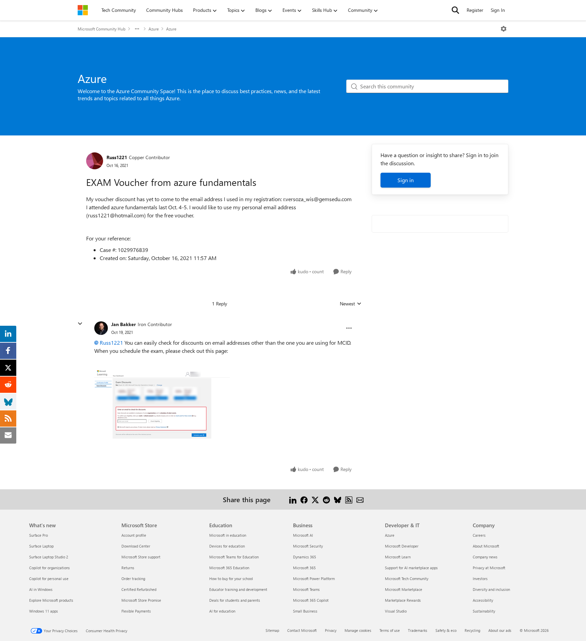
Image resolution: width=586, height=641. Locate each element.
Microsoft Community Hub (101, 28)
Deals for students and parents (234, 600)
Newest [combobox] (351, 303)
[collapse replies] (80, 324)
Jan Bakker (123, 324)
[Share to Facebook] (304, 499)
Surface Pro (38, 535)
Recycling (472, 630)
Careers (479, 535)
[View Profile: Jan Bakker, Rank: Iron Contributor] (101, 328)
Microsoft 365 (304, 567)
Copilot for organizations (49, 567)
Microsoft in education (227, 535)
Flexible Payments (136, 611)
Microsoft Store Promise (141, 600)
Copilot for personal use (49, 578)
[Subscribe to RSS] (348, 499)
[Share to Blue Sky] (337, 499)
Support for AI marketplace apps (411, 567)
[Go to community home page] (83, 10)
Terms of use (389, 630)
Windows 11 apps (43, 611)
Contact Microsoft (302, 630)
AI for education (222, 611)
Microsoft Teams (306, 589)
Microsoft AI (303, 535)
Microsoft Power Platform (314, 578)
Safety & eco (445, 630)
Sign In (498, 10)
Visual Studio (396, 611)
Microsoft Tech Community (406, 578)
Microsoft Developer (401, 546)
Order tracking (133, 578)
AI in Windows (41, 589)
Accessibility (483, 600)
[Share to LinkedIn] (292, 499)
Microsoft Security (308, 546)
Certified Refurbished (138, 589)
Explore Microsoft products (51, 600)
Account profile (133, 535)
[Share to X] (315, 499)
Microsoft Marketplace (403, 589)
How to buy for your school (231, 578)
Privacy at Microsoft (489, 567)
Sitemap (272, 630)
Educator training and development (238, 589)
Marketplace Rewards (403, 600)
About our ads (499, 630)
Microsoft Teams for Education (234, 556)
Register (475, 10)
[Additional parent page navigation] (137, 29)
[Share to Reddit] (326, 499)
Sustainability (484, 611)
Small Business (305, 611)
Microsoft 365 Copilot (311, 600)
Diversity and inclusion (491, 589)
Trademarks (417, 630)
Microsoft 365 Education (229, 567)
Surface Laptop (41, 546)
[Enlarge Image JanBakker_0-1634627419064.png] (162, 409)
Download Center (135, 546)
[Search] (455, 10)
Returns (127, 567)
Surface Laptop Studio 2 (48, 556)
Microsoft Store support (140, 556)
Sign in (405, 180)
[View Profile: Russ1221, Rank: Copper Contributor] (94, 160)
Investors (480, 578)
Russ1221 (116, 157)
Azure (154, 28)
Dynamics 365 (304, 556)
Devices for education (227, 546)
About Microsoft (486, 546)
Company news (485, 556)
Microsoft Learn (398, 556)
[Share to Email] (360, 499)
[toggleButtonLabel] (503, 29)
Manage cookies (358, 630)
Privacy (330, 630)
